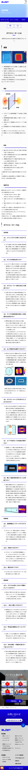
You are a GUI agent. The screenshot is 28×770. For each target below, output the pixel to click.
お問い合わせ (18, 763)
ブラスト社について (19, 758)
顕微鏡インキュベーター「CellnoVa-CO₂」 (19, 741)
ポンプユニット (17, 748)
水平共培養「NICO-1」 (6, 750)
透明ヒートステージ (6, 736)
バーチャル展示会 (19, 755)
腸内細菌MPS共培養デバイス (7, 748)
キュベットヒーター (6, 740)
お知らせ (17, 761)
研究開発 (23, 19)
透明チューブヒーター (19, 738)
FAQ (18, 25)
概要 (10, 25)
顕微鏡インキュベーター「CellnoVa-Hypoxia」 (6, 745)
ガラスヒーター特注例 (14, 19)
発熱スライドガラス (18, 736)
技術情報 (3, 755)
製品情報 (3, 733)
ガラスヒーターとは (5, 19)
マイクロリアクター (5, 738)
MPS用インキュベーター (19, 744)
